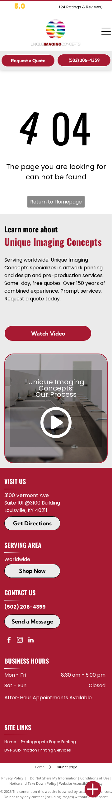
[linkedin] (30, 640)
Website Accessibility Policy (81, 783)
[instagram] (20, 640)
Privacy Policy (12, 778)
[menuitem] (12, 742)
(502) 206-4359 (25, 606)
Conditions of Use (94, 778)
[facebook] (9, 640)
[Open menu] (106, 31)
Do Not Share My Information (53, 778)
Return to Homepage (56, 201)
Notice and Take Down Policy (32, 783)
